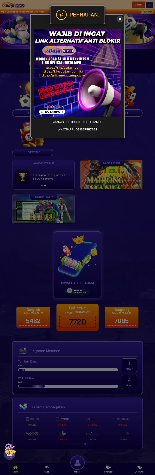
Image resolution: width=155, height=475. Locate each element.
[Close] (120, 19)
